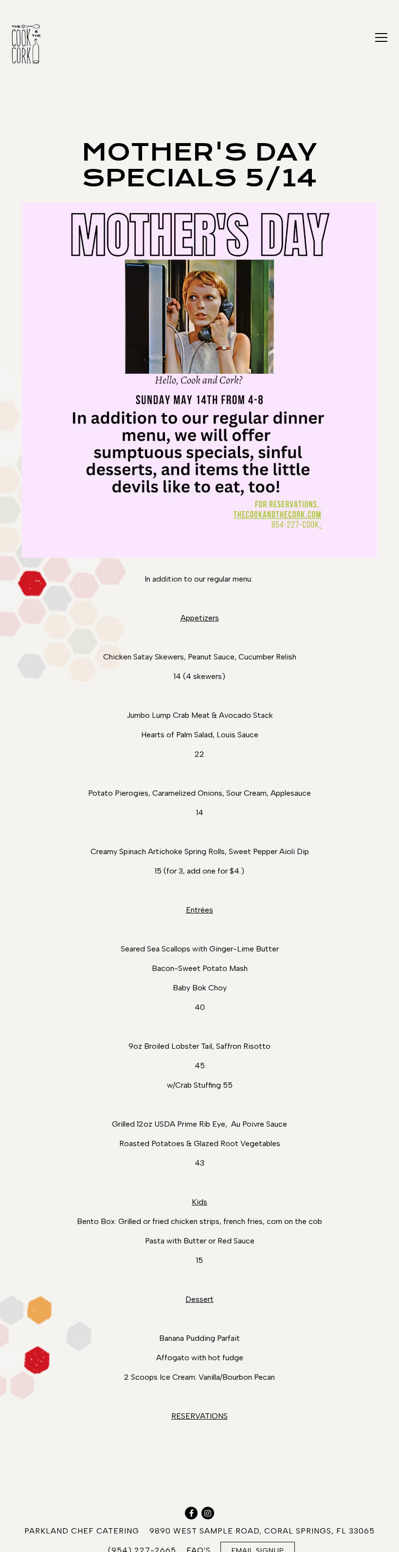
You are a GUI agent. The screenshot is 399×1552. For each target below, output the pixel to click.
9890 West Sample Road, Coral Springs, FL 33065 (262, 1530)
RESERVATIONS (199, 1416)
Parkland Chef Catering (81, 1530)
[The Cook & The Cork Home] (45, 43)
